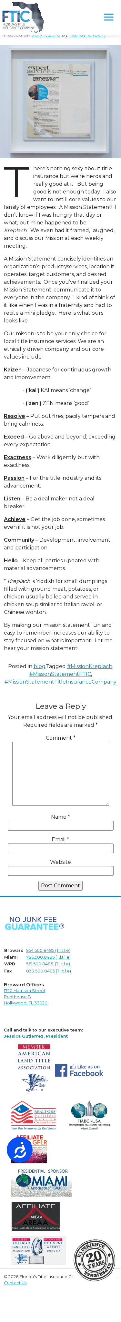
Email (60, 839)
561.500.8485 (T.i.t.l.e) (48, 964)
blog (39, 666)
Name (60, 817)
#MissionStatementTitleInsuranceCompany (60, 682)
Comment (61, 738)
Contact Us (15, 1282)
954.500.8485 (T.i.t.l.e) (48, 950)
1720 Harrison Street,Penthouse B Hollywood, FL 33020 (25, 996)
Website (60, 862)
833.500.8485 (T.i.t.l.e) (48, 971)
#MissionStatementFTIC (60, 674)
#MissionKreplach (89, 666)
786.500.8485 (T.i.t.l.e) (48, 957)
